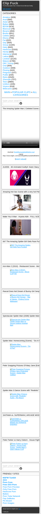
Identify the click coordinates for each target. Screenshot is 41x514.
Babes (6, 24)
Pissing (6, 70)
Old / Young (8, 63)
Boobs (6, 33)
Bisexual (7, 29)
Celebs (6, 36)
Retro (5, 77)
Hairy (5, 47)
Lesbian (6, 59)
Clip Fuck (10, 3)
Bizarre (6, 31)
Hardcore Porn (9, 491)
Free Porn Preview (11, 487)
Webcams (7, 89)
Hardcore (7, 49)
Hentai (6, 52)
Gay (5, 42)
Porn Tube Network (11, 496)
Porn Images (8, 503)
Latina (5, 56)
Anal (5, 19)
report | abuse (20, 159)
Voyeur (6, 86)
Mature (6, 61)
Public (5, 75)
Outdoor (6, 68)
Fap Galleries (9, 498)
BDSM (6, 26)
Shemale (7, 79)
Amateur (6, 17)
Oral (5, 65)
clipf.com (6, 511)
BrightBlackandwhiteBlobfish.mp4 (24, 152)
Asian (5, 22)
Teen (5, 82)
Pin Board (7, 501)
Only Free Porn (10, 489)
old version (7, 9)
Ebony (6, 38)
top (19, 508)
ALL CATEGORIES (25, 93)
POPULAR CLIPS (21, 92)
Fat (4, 40)
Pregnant (7, 72)
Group (5, 45)
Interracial (7, 54)
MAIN (7, 92)
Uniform (6, 84)
